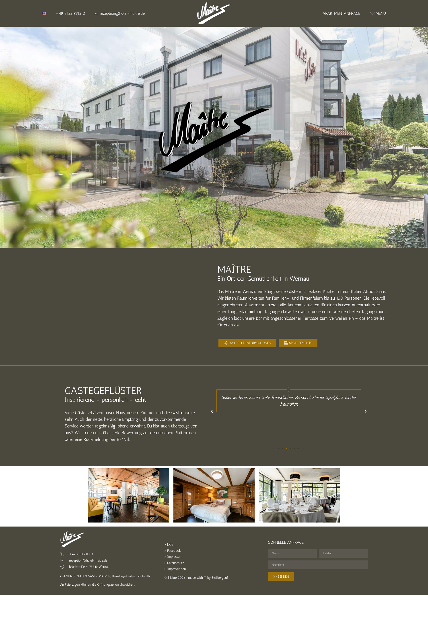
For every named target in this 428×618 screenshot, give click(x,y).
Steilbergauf (220, 578)
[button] (212, 411)
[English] (44, 13)
